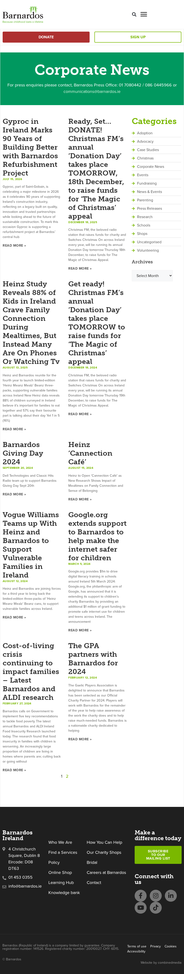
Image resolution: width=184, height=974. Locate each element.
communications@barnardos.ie (92, 91)
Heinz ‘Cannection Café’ (90, 453)
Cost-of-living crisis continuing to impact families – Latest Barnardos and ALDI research (31, 671)
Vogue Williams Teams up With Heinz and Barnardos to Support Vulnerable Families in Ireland (31, 544)
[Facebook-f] (141, 896)
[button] (134, 14)
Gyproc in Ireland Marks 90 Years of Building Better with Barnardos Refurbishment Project (30, 147)
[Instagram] (156, 896)
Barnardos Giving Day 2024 (23, 453)
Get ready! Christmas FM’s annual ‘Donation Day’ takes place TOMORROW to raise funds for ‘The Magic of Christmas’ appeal (96, 323)
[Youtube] (141, 908)
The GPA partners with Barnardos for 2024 (93, 658)
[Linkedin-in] (171, 896)
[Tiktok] (156, 908)
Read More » (14, 245)
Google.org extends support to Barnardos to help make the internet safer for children (97, 536)
